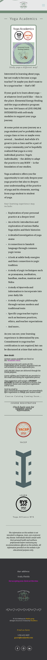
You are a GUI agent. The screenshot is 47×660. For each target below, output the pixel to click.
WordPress (34, 621)
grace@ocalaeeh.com (23, 638)
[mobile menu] (43, 5)
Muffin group (30, 619)
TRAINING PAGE (13, 360)
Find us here (23, 630)
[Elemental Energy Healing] (23, 5)
